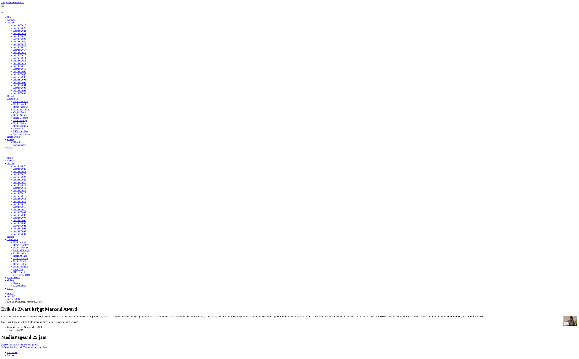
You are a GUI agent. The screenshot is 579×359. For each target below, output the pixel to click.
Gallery (10, 139)
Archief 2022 (19, 36)
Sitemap (11, 355)
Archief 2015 (19, 55)
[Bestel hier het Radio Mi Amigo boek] (20, 344)
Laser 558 (18, 128)
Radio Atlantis (20, 115)
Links (10, 147)
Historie (17, 142)
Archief (10, 22)
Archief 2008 (19, 74)
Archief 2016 (19, 52)
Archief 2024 (19, 30)
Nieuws (11, 20)
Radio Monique (20, 126)
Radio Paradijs (20, 120)
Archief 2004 (19, 85)
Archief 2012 (19, 63)
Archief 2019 (19, 44)
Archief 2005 (19, 82)
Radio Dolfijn (19, 123)
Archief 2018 (19, 47)
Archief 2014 (19, 58)
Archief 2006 (19, 79)
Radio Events (13, 136)
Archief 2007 (19, 77)
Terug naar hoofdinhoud (12, 2)
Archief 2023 (19, 33)
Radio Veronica (20, 101)
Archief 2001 (19, 93)
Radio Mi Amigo (21, 109)
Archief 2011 (19, 66)
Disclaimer (12, 352)
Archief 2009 (19, 71)
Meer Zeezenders (21, 134)
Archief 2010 (19, 69)
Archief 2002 (19, 90)
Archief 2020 (19, 41)
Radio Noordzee (21, 104)
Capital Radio (19, 112)
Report (10, 96)
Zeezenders (12, 98)
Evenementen (19, 145)
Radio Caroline (20, 107)
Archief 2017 (19, 49)
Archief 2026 (19, 25)
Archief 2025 (19, 28)
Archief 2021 (19, 39)
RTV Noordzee (20, 131)
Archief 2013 (19, 60)
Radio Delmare (20, 117)
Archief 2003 (19, 88)
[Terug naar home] (23, 9)
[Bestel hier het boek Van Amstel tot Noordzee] (24, 347)
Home (10, 17)
